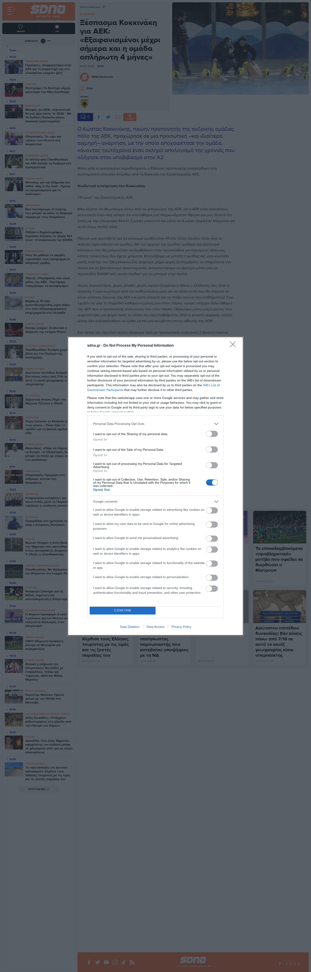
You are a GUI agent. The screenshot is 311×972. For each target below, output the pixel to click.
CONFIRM (122, 610)
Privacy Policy (181, 627)
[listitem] (155, 423)
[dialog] (155, 486)
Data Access (155, 627)
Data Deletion (130, 627)
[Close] (234, 345)
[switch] (212, 434)
